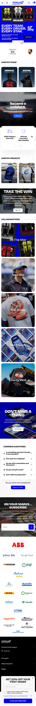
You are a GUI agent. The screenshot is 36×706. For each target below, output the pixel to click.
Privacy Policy (23, 518)
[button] (2, 3)
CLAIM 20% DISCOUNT (18, 701)
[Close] (33, 678)
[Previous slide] (14, 42)
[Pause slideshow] (22, 42)
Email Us (7, 650)
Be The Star (18, 240)
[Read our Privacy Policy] (31, 696)
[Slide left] (28, 62)
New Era (18, 275)
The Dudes (18, 310)
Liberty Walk (18, 380)
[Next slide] (18, 42)
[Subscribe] (31, 527)
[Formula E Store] (6, 642)
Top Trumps (18, 345)
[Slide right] (33, 62)
